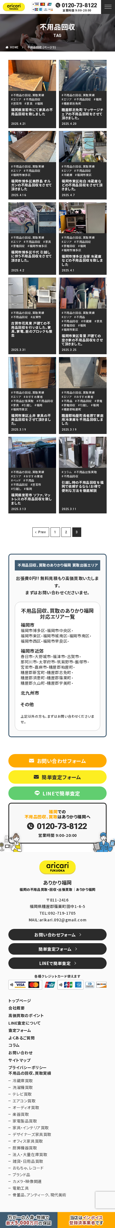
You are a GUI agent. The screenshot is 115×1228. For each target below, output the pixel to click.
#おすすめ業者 (33, 397)
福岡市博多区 (33, 630)
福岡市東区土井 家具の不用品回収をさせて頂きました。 (31, 419)
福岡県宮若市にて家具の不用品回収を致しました (32, 111)
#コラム (66, 472)
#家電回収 (18, 246)
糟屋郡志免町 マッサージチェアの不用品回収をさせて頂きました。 (82, 113)
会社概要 (16, 1008)
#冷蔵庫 (67, 175)
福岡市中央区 (59, 630)
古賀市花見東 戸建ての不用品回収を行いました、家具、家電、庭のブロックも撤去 (31, 329)
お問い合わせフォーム (61, 760)
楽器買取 (21, 1114)
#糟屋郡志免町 (71, 103)
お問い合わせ (20, 1052)
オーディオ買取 (26, 1107)
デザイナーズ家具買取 (32, 1134)
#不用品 (79, 317)
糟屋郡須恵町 (33, 677)
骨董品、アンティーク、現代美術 (39, 1195)
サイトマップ (19, 1060)
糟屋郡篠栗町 (59, 677)
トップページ (19, 1000)
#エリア (16, 99)
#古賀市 (36, 317)
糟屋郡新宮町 (33, 672)
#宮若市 (16, 103)
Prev (42, 532)
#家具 (28, 103)
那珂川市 (29, 662)
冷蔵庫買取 (23, 1081)
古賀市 (73, 656)
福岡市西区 (31, 641)
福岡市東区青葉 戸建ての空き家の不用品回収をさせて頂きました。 (82, 339)
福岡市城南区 (55, 635)
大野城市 (43, 656)
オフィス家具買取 (28, 1141)
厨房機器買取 (25, 1148)
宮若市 (27, 667)
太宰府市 (47, 662)
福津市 (59, 656)
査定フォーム (19, 1030)
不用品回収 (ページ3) (41, 47)
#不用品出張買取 (22, 401)
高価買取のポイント (26, 1015)
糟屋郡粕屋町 (61, 667)
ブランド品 (21, 1175)
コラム (14, 1045)
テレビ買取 (22, 1094)
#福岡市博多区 (21, 175)
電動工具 (21, 1188)
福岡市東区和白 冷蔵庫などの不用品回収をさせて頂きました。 (82, 185)
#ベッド (16, 480)
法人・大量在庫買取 (30, 1154)
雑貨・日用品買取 (28, 1161)
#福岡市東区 (83, 175)
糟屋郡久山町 (33, 683)
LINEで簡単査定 (61, 793)
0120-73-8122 (79, 5)
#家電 (98, 401)
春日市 (27, 656)
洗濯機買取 (23, 1087)
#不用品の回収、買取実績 (27, 95)
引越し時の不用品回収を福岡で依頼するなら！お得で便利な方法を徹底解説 (83, 486)
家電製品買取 (25, 1121)
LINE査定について (24, 1023)
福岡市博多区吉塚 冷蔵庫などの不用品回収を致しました (82, 260)
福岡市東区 (31, 635)
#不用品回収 (32, 99)
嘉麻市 (41, 667)
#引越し (27, 405)
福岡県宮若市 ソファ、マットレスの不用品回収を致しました (31, 498)
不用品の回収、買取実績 (29, 1073)
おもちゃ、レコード (28, 1168)
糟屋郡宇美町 (59, 683)
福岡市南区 (79, 635)
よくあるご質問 (21, 1038)
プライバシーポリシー (27, 1067)
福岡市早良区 (55, 641)
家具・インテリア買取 (31, 1128)
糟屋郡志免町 (59, 672)
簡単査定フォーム (61, 777)
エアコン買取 (24, 1101)
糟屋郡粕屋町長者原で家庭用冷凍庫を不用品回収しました (83, 419)
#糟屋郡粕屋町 (71, 409)
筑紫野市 (65, 662)
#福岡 (39, 103)
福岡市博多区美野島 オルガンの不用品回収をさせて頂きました (31, 185)
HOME (14, 47)
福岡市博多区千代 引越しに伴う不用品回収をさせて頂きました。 (31, 256)
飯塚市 (81, 662)
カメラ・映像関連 (27, 1181)
